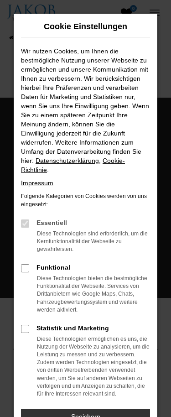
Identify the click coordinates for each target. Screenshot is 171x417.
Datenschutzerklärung (67, 160)
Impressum (37, 183)
